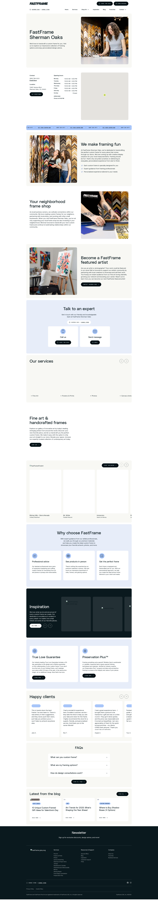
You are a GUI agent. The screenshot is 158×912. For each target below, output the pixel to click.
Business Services (113, 857)
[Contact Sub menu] (126, 9)
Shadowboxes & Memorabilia (61, 867)
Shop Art (84, 9)
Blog (104, 9)
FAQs (82, 861)
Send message (122, 3)
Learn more (37, 677)
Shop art (34, 444)
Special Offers (85, 853)
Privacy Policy (30, 889)
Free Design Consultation (60, 873)
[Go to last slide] (121, 361)
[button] (79, 757)
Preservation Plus (58, 875)
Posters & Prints (58, 855)
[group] (44, 382)
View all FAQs (78, 781)
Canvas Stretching (59, 859)
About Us (110, 853)
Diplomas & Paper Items (60, 861)
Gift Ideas (36, 803)
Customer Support (86, 859)
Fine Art (56, 853)
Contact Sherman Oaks (90, 284)
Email (96, 342)
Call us (63, 337)
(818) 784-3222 (106, 3)
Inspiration (96, 9)
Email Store (33, 80)
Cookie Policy (39, 889)
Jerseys (56, 863)
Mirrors (55, 869)
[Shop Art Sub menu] (89, 9)
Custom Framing (104, 803)
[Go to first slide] (50, 626)
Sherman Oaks (36, 9)
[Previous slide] (121, 465)
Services (74, 9)
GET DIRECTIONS (36, 94)
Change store (46, 9)
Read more (35, 817)
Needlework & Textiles (60, 865)
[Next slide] (126, 361)
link (45, 494)
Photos (55, 857)
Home (66, 9)
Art (68, 803)
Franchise (112, 9)
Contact (121, 9)
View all (121, 794)
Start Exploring (109, 465)
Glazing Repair (57, 871)
